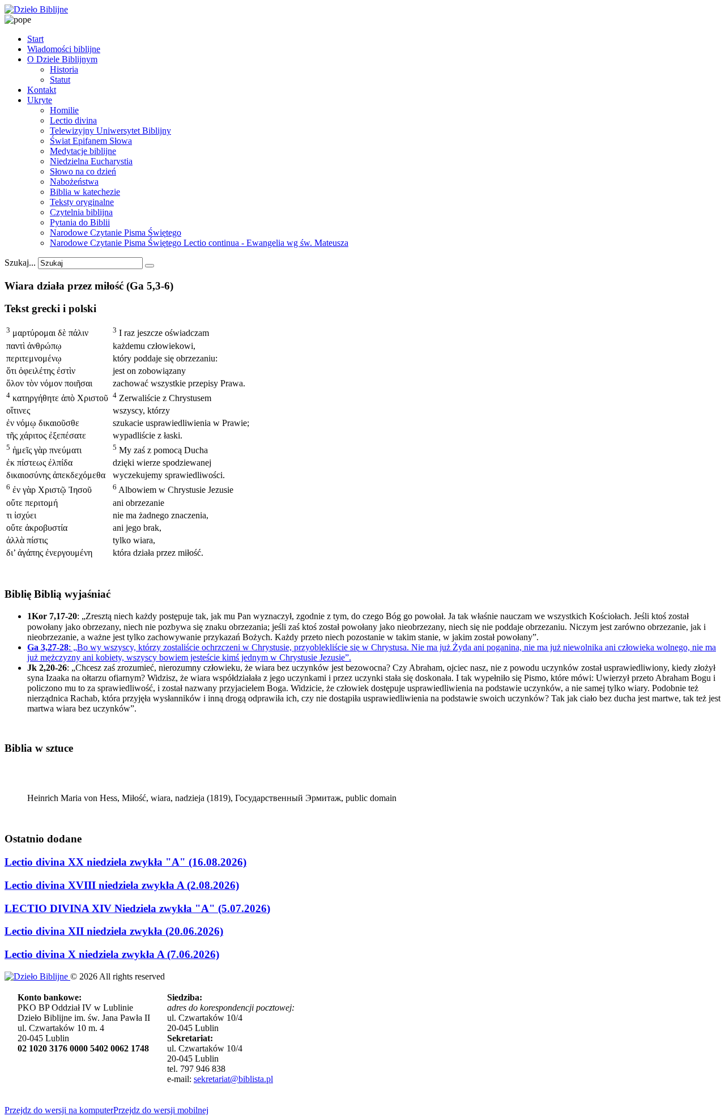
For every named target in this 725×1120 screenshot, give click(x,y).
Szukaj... (20, 262)
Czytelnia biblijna (81, 212)
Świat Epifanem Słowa (91, 141)
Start (35, 39)
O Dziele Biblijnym (62, 59)
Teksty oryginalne (82, 202)
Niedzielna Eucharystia (91, 161)
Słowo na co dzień (83, 171)
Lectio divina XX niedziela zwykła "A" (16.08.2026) (125, 862)
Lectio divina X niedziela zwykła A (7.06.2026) (112, 954)
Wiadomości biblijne (63, 49)
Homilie (64, 110)
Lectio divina (73, 120)
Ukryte (39, 100)
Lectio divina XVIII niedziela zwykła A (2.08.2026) (122, 885)
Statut (60, 79)
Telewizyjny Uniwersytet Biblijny (110, 130)
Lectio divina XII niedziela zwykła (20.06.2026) (114, 931)
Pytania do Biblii (80, 222)
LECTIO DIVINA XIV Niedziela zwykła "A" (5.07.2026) (137, 908)
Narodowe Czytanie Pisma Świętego (115, 232)
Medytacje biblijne (83, 151)
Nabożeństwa (74, 181)
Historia (64, 69)
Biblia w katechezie (85, 192)
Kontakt (41, 90)
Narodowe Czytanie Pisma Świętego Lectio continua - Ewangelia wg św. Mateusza (199, 243)
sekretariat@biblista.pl (233, 1079)
